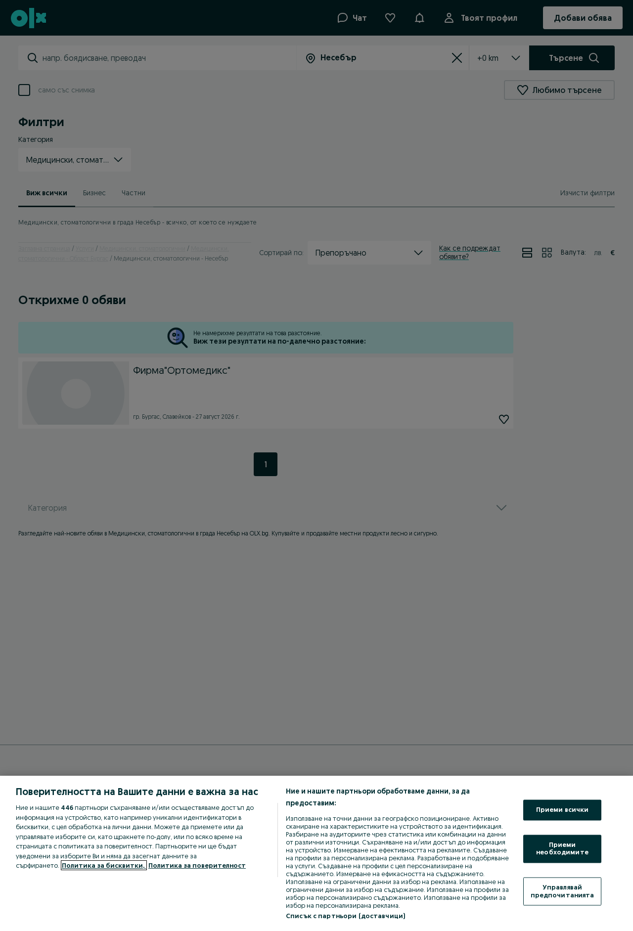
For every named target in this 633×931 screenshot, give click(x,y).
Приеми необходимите (562, 848)
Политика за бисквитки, (104, 865)
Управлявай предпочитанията (562, 891)
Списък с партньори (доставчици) (345, 916)
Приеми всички (562, 810)
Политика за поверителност (197, 865)
